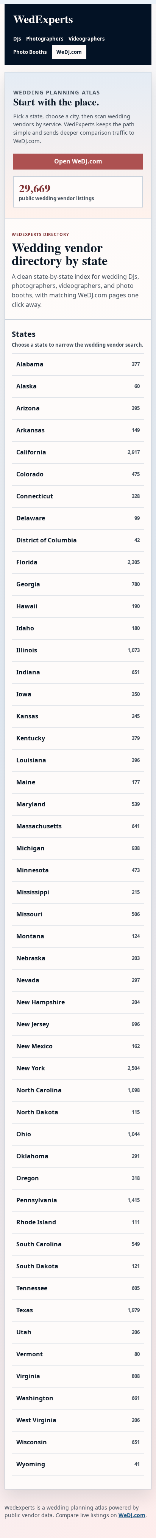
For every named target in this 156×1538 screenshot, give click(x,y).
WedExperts (43, 18)
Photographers (44, 38)
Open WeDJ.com (78, 161)
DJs (17, 38)
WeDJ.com (69, 52)
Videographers (87, 38)
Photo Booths (30, 52)
